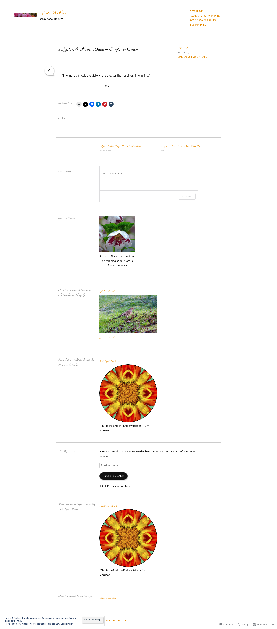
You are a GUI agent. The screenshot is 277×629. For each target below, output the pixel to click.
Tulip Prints (198, 24)
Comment (187, 196)
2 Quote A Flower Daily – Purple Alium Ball (180, 148)
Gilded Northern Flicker (108, 291)
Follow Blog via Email (66, 451)
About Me (196, 11)
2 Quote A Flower (53, 13)
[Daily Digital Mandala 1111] (128, 421)
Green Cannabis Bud (106, 337)
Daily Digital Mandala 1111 (109, 361)
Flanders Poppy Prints (205, 15)
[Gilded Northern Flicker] (128, 332)
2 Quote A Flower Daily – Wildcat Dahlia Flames (120, 148)
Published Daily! (113, 475)
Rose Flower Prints (203, 20)
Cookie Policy (67, 624)
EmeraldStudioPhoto (192, 56)
